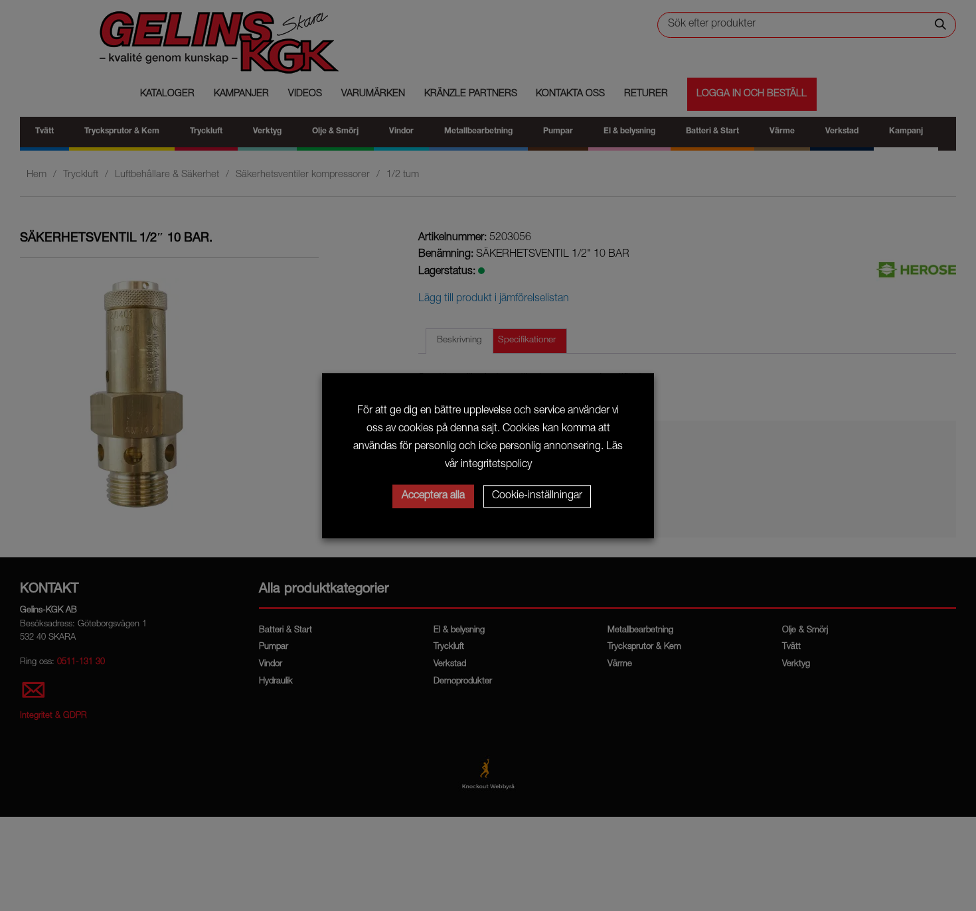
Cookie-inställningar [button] (537, 496)
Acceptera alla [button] (433, 496)
